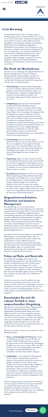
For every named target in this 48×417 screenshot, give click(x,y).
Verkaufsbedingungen (16, 411)
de (11, 2)
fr (5, 2)
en (8, 2)
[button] (42, 410)
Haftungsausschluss (33, 411)
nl (2, 2)
